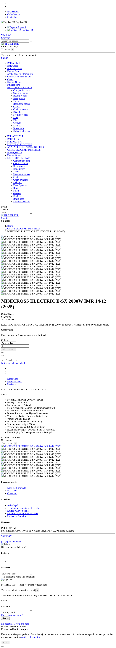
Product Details (14, 381)
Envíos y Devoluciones (18, 510)
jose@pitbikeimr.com (11, 541)
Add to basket (8, 349)
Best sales (12, 490)
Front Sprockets (20, 114)
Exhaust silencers (21, 131)
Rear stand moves (21, 104)
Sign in (5, 618)
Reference (6, 437)
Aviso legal (12, 505)
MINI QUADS (14, 152)
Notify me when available (13, 363)
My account (13, 11)
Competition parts (21, 90)
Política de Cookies (16, 516)
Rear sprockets (20, 95)
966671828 (6, 536)
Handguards (19, 98)
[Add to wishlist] (2, 352)
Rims (15, 117)
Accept (5, 642)
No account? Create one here (15, 623)
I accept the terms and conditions (19, 576)
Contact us (12, 17)
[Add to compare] (2, 355)
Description (12, 379)
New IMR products (16, 488)
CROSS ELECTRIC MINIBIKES (24, 150)
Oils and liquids (20, 93)
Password (5, 606)
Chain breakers (20, 109)
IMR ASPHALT (15, 136)
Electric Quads (14, 155)
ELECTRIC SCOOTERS (19, 144)
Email (4, 600)
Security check (8, 612)
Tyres (16, 101)
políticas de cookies (30, 637)
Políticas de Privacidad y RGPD (22, 513)
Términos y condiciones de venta (23, 508)
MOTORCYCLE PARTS (19, 87)
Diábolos (17, 112)
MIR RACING (14, 141)
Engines (17, 125)
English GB (27, 30)
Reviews (11, 384)
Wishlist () (6, 35)
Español (21, 27)
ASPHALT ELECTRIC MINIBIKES (25, 147)
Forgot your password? (12, 615)
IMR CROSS (13, 139)
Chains (16, 106)
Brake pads (18, 128)
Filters (16, 120)
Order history (13, 14)
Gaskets (17, 123)
